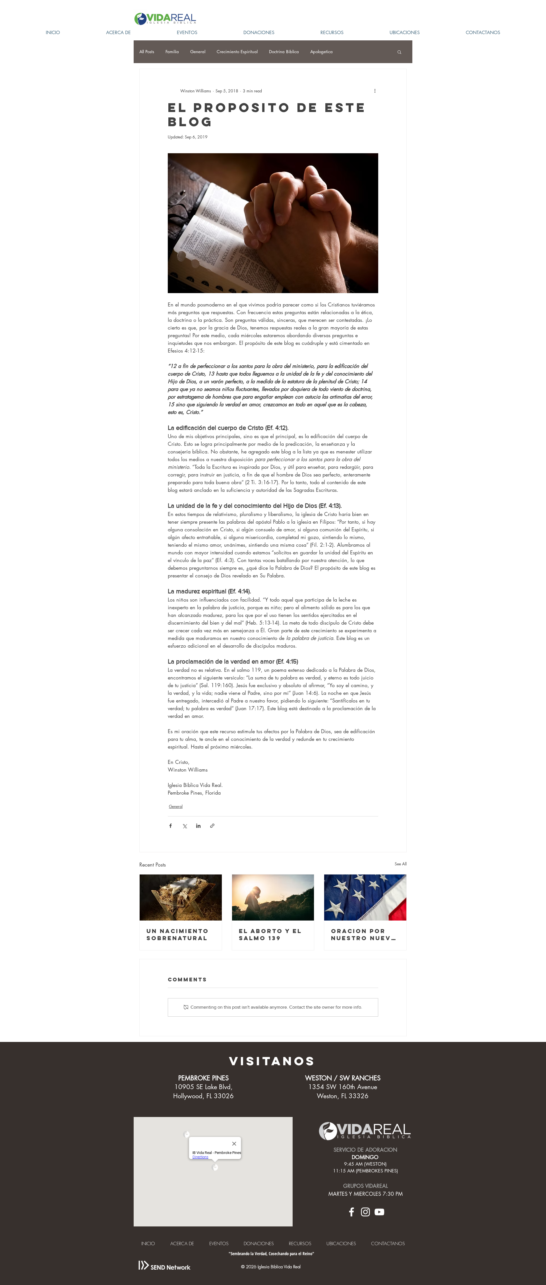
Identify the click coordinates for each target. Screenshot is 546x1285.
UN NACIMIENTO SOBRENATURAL (177, 934)
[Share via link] (212, 825)
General (197, 51)
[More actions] (374, 90)
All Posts (146, 51)
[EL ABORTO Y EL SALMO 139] (273, 897)
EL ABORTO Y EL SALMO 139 (270, 934)
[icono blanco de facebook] (351, 1212)
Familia (172, 51)
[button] (399, 51)
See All (401, 864)
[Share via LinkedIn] (198, 825)
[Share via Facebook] (170, 825)
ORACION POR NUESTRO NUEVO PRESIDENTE (364, 934)
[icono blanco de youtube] (379, 1212)
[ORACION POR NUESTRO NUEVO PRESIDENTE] (365, 897)
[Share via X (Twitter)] (184, 825)
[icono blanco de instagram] (365, 1212)
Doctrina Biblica (284, 51)
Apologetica (321, 51)
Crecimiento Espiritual (237, 51)
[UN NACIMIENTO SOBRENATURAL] (181, 897)
